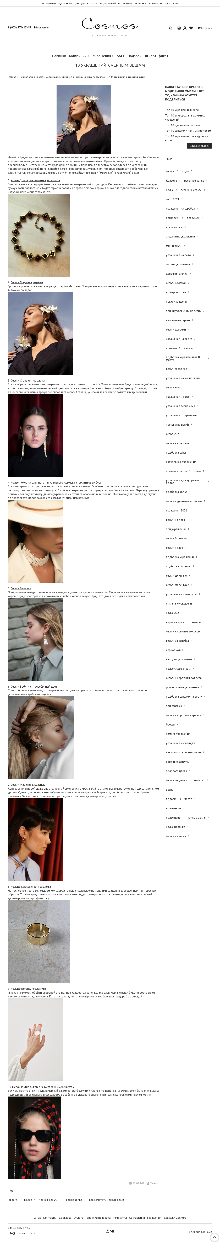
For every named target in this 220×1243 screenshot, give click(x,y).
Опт (175, 3)
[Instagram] (107, 1231)
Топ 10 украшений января (182, 109)
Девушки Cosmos (174, 1217)
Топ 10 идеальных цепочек (182, 125)
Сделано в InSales (200, 1232)
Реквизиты (120, 1217)
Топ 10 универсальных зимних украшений (185, 117)
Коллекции (78, 56)
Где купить (81, 3)
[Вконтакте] (112, 1231)
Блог (167, 3)
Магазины (42, 27)
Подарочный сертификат (116, 3)
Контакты (155, 3)
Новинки (140, 3)
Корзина (206, 28)
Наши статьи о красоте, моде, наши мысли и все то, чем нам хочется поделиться (63, 77)
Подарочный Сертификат (148, 56)
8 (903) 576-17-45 (19, 27)
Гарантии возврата (98, 1217)
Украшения (49, 3)
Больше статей (199, 145)
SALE (94, 3)
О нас (37, 1217)
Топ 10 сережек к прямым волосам (188, 130)
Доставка (65, 3)
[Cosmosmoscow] (110, 26)
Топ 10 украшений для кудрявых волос (186, 138)
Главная (12, 77)
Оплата (79, 1217)
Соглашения (137, 1217)
